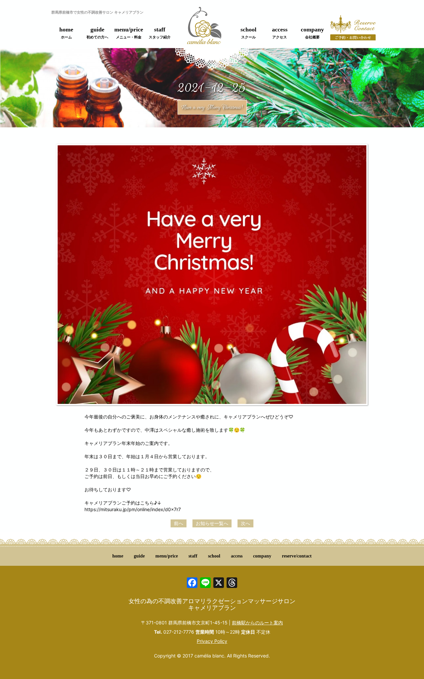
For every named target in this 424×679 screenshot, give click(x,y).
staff (160, 32)
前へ (178, 523)
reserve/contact (297, 556)
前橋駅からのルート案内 (257, 622)
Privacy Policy (212, 641)
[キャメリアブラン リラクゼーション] (204, 29)
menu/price (128, 32)
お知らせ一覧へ (212, 523)
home (66, 32)
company (312, 32)
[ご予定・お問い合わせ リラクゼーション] (353, 31)
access (280, 32)
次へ (245, 523)
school (248, 32)
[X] (218, 583)
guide (97, 32)
